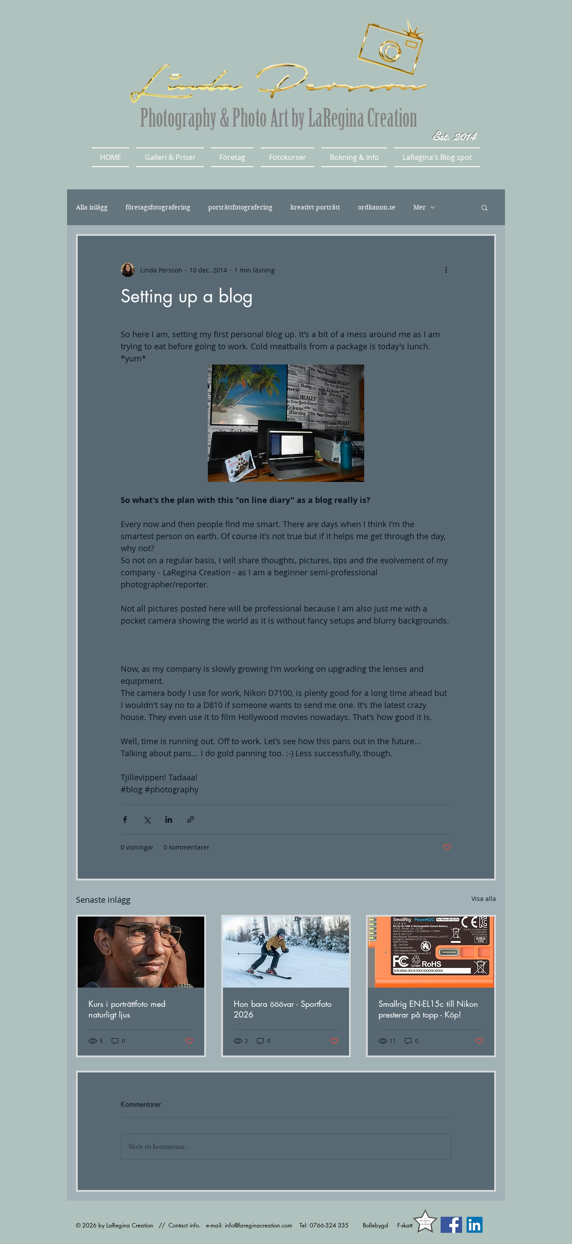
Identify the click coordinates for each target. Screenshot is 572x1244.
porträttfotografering (240, 207)
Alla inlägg (92, 207)
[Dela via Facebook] (125, 819)
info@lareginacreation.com (258, 1225)
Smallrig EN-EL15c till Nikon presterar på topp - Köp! (428, 1009)
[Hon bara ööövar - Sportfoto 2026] (286, 952)
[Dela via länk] (190, 819)
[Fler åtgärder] (446, 269)
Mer (419, 207)
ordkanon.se (376, 207)
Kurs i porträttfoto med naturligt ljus (126, 1009)
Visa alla (483, 898)
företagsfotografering (158, 207)
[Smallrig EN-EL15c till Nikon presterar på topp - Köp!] (431, 952)
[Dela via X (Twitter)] (147, 819)
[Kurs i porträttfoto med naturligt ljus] (141, 952)
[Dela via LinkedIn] (168, 819)
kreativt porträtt (315, 207)
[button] (170, 157)
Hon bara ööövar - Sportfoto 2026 (283, 1009)
